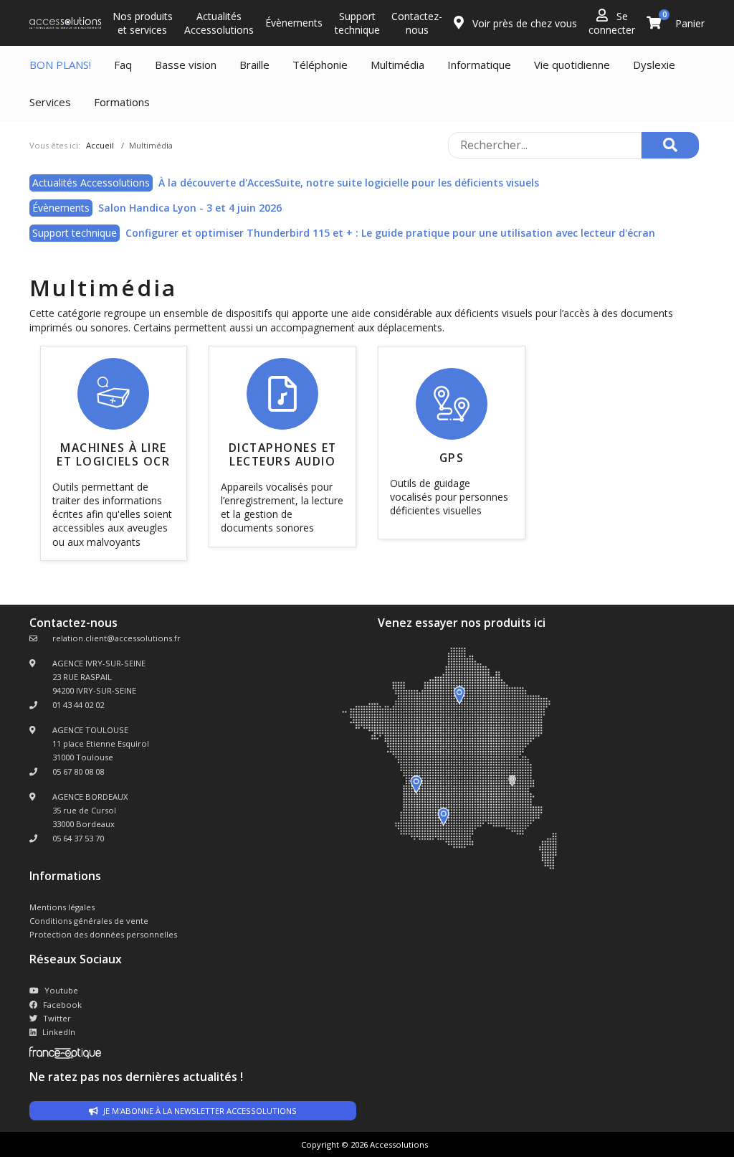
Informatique (479, 64)
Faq (123, 64)
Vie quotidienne (572, 64)
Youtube (61, 990)
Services (50, 102)
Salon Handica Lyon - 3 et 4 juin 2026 (190, 207)
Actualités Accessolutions (219, 23)
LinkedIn (58, 1031)
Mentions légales (62, 907)
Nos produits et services (143, 23)
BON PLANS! (60, 64)
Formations (122, 102)
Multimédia (397, 64)
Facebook (62, 1004)
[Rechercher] (670, 145)
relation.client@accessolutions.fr (116, 638)
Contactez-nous (416, 23)
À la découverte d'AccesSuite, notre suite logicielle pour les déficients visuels (348, 182)
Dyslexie (654, 64)
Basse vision (185, 64)
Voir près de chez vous (523, 23)
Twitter (57, 1018)
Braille (254, 64)
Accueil (100, 145)
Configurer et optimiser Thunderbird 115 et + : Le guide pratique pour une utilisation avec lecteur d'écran (390, 233)
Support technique (357, 23)
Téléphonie (320, 64)
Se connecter (611, 23)
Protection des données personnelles (103, 934)
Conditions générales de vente (88, 920)
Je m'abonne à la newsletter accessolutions (199, 1110)
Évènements (294, 22)
